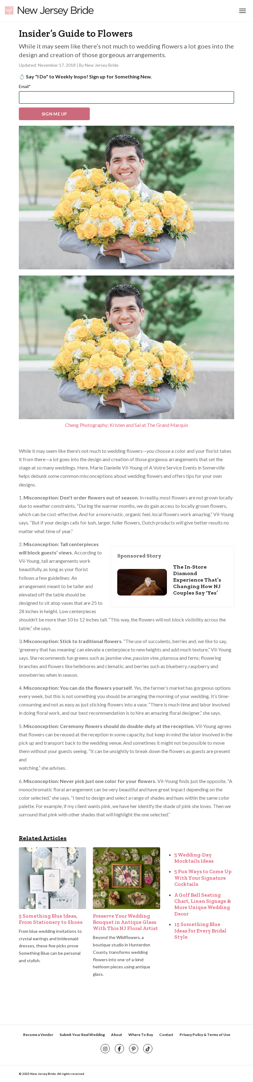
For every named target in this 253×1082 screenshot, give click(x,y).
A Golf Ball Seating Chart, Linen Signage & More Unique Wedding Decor (202, 904)
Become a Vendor (38, 1034)
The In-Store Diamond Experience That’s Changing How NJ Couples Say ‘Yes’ (197, 579)
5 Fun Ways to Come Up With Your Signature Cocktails (202, 877)
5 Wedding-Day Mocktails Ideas (194, 858)
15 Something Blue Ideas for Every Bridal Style (200, 930)
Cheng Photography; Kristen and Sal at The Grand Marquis (126, 425)
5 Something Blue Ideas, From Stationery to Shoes (50, 919)
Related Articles (43, 838)
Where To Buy (140, 1034)
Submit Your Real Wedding (82, 1034)
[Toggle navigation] (241, 11)
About (116, 1034)
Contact (166, 1034)
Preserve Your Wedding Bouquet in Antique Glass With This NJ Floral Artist (125, 922)
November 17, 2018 (57, 65)
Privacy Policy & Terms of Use (205, 1034)
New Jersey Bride (101, 65)
